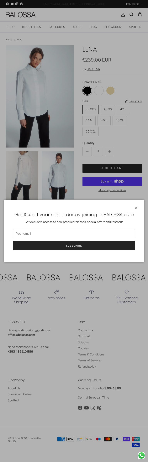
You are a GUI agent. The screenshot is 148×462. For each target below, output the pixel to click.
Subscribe (74, 245)
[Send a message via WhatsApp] (141, 455)
